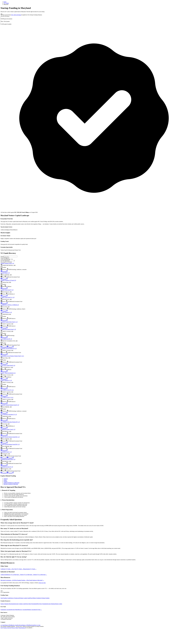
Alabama (6, 478)
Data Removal (22, 627)
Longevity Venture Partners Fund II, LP (10, 405)
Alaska (5, 480)
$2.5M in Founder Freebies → (20, 580)
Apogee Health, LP (5, 272)
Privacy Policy (15, 627)
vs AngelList (17, 625)
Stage (2, 257)
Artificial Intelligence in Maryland (11, 482)
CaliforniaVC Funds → (6, 569)
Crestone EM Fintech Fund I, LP (8, 329)
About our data (42, 582)
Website (4, 271)
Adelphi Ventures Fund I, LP (7, 263)
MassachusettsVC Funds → (29, 569)
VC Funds (6, 3)
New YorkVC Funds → (17, 569)
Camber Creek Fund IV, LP (7, 290)
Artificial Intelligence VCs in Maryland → (10, 574)
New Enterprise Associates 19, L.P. (9, 414)
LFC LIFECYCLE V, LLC (7, 397)
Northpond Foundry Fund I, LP (8, 429)
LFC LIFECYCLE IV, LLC (7, 390)
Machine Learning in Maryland (11, 484)
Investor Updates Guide (20, 603)
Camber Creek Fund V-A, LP (7, 297)
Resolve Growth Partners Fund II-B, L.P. (10, 437)
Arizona (5, 481)
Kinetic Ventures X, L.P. (6, 380)
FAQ (2, 627)
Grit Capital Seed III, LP (6, 339)
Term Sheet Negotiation (31, 603)
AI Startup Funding (44, 598)
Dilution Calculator (31, 609)
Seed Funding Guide (5, 598)
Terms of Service (7, 627)
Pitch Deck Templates (42, 603)
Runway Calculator (22, 609)
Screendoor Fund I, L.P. (6, 451)
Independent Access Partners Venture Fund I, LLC (12, 356)
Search (2, 256)
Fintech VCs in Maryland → (26, 574)
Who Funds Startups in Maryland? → (35, 580)
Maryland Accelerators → (7, 580)
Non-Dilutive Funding (35, 598)
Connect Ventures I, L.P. (6, 312)
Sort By (2, 260)
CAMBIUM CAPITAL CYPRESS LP (10, 304)
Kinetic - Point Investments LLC (8, 373)
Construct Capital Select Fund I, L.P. (9, 321)
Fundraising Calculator (6, 609)
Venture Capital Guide (25, 598)
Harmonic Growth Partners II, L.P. (9, 348)
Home (5, 1)
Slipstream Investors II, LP (7, 466)
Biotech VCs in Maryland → (40, 574)
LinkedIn (4, 347)
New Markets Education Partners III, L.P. (10, 422)
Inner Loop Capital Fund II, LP (8, 365)
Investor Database (51, 603)
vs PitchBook (10, 625)
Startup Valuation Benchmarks (8, 603)
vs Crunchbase (4, 625)
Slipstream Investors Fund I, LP (8, 459)
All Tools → (39, 609)
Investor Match (14, 609)
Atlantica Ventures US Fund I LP (8, 280)
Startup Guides (58, 603)
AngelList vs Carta (36, 625)
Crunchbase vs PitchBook (26, 625)
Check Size (3, 259)
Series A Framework (15, 598)
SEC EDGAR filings (16, 14)
